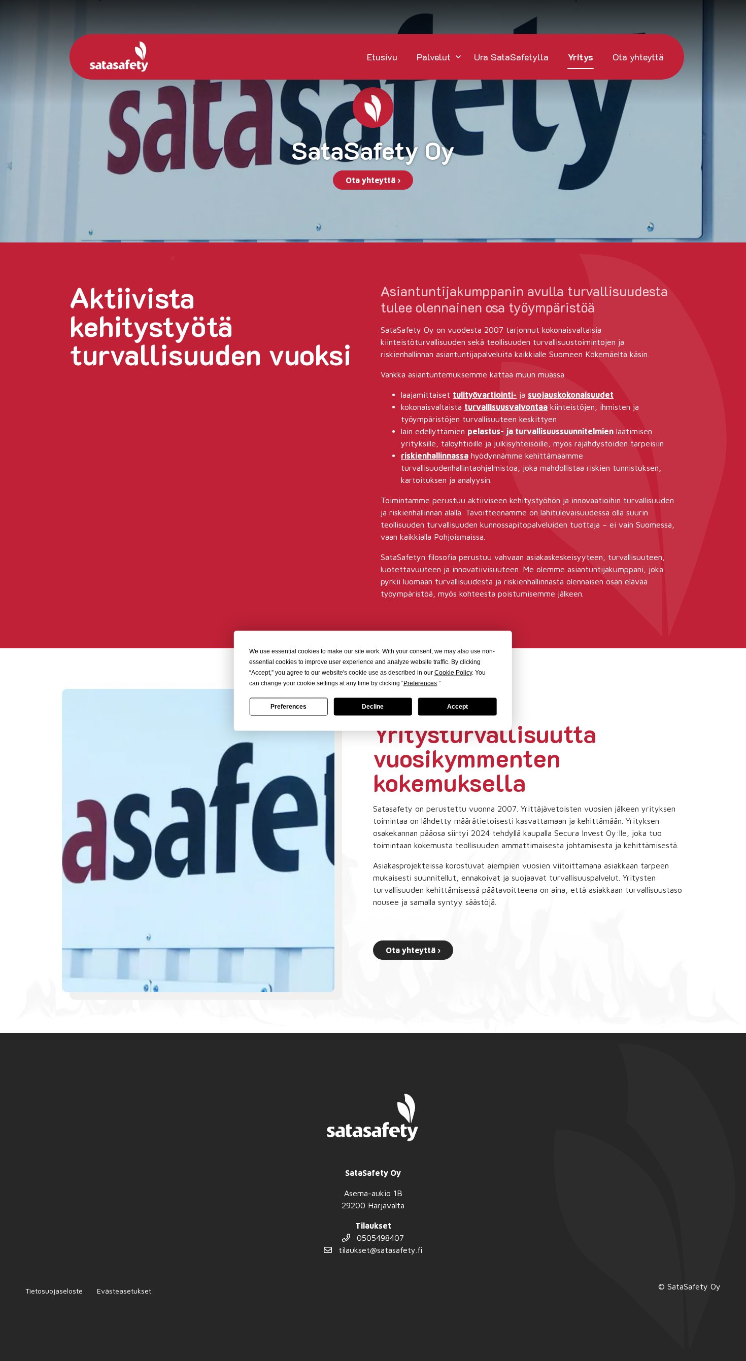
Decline (373, 706)
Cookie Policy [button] (453, 672)
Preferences (288, 706)
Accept (457, 706)
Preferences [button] (420, 682)
